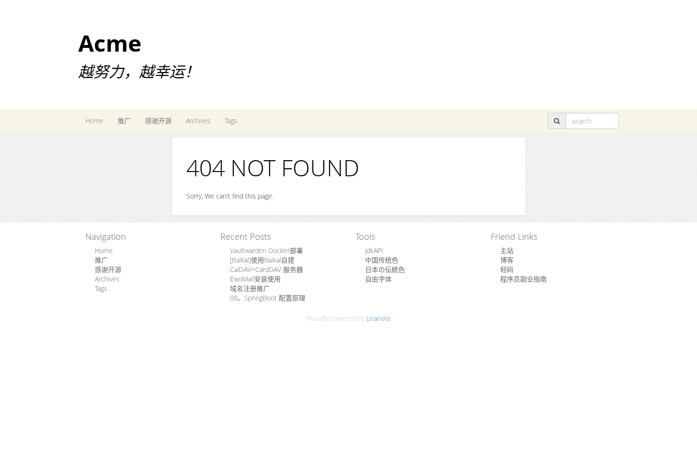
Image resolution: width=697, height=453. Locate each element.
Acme (109, 42)
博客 (507, 259)
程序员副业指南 (523, 278)
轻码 (507, 269)
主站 (507, 250)
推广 (124, 120)
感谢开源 (158, 120)
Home (94, 120)
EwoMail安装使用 (255, 278)
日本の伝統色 (385, 269)
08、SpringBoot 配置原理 (267, 297)
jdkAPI (374, 250)
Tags (231, 120)
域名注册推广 (250, 288)
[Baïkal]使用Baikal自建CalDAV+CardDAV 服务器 (266, 264)
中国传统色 (381, 259)
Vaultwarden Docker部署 (266, 250)
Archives (198, 120)
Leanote (379, 318)
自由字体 (378, 278)
